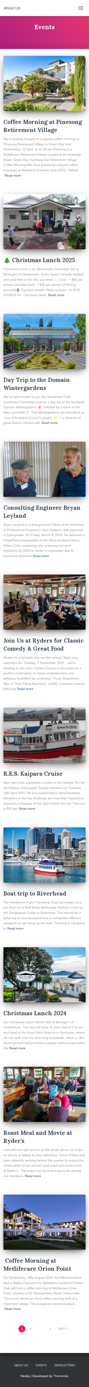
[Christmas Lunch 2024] (44, 974)
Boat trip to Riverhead (34, 893)
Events (41, 1365)
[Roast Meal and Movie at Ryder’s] (44, 1094)
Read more (13, 175)
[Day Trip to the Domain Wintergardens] (44, 341)
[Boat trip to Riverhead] (44, 855)
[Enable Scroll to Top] (80, 1378)
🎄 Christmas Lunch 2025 (39, 260)
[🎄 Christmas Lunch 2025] (44, 221)
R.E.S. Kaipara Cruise (33, 773)
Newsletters (65, 1365)
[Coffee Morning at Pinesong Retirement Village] (44, 83)
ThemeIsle (60, 1376)
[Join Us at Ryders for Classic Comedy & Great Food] (44, 602)
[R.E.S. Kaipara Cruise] (44, 735)
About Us (21, 1365)
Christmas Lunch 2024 (34, 1013)
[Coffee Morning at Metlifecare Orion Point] (44, 1222)
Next (62, 1328)
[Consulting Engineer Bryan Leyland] (44, 469)
